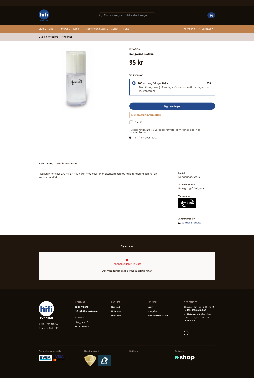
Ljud (41, 28)
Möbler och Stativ (95, 28)
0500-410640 (81, 307)
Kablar (76, 28)
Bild (51, 28)
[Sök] (100, 15)
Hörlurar (63, 28)
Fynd (126, 28)
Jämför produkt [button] (191, 222)
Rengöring (66, 37)
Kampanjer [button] (190, 28)
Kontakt (115, 307)
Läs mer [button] (206, 28)
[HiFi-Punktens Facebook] (186, 333)
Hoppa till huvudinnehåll (125, 4)
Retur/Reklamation (157, 315)
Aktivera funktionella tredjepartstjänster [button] (127, 271)
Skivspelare (52, 37)
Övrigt (114, 28)
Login (150, 307)
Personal (116, 315)
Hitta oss (116, 311)
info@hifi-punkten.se (86, 311)
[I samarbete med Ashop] (185, 357)
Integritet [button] (152, 311)
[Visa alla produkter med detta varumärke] (196, 203)
